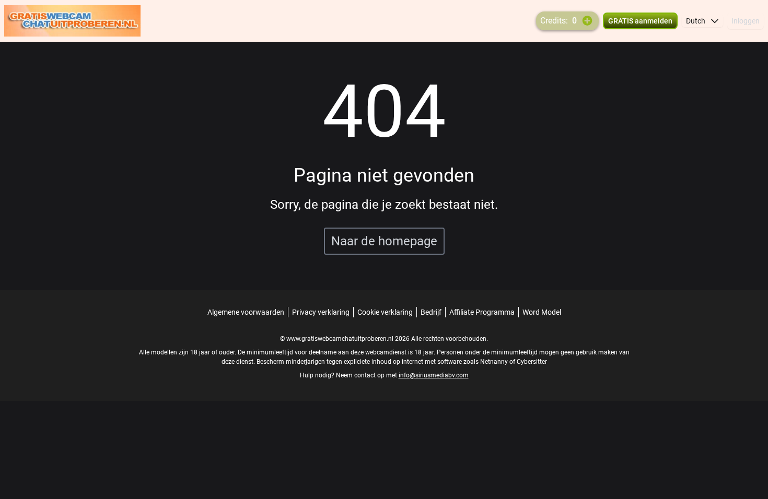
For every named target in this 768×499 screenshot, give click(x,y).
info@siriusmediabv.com (434, 375)
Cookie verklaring (385, 312)
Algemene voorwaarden (245, 312)
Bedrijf (431, 312)
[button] (702, 21)
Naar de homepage (384, 241)
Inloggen (745, 21)
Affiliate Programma (482, 312)
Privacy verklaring (321, 312)
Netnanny (494, 361)
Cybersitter (532, 361)
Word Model (541, 312)
